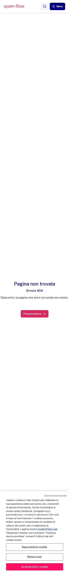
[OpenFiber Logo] (14, 6)
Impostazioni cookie (34, 547)
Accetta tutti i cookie (34, 566)
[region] (34, 532)
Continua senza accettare (55, 495)
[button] (57, 6)
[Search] (44, 6)
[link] (34, 314)
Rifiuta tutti (34, 557)
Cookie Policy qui (47, 529)
